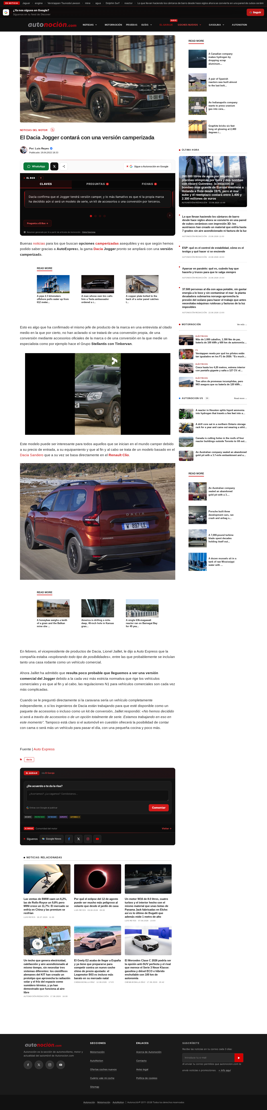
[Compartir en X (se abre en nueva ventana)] (54, 166)
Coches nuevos (188, 25)
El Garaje (166, 25)
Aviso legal (142, 1069)
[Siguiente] (170, 215)
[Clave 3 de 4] (100, 216)
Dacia (98, 249)
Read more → (240, 398)
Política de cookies (146, 1078)
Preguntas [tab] (97, 184)
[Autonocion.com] (52, 24)
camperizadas (107, 243)
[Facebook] (28, 1064)
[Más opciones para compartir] (64, 166)
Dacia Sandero (31, 455)
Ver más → (242, 324)
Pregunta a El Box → (37, 223)
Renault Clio (119, 455)
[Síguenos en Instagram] (88, 839)
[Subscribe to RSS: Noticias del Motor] (52, 130)
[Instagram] (49, 1064)
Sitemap (94, 1086)
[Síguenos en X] (78, 839)
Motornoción (113, 25)
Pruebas (131, 25)
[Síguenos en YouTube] (97, 839)
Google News (53, 838)
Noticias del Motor (33, 130)
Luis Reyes (42, 148)
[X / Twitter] (39, 1064)
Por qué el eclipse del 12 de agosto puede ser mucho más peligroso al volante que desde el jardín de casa (96, 902)
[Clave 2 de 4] (95, 216)
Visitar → (166, 828)
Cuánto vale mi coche (102, 1078)
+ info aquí (225, 1070)
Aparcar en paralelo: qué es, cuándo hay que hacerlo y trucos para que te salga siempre (210, 270)
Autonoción (89, 1102)
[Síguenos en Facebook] (69, 839)
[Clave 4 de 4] (104, 216)
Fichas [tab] (149, 184)
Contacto (141, 1060)
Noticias (88, 25)
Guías (145, 25)
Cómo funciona (88, 232)
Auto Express (44, 749)
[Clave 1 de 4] (91, 216)
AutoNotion (239, 25)
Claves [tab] (46, 184)
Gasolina (215, 25)
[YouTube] (60, 1064)
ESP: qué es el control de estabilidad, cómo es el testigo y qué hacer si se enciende (213, 249)
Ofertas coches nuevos (103, 1069)
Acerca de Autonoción (148, 1051)
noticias (39, 243)
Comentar (158, 807)
